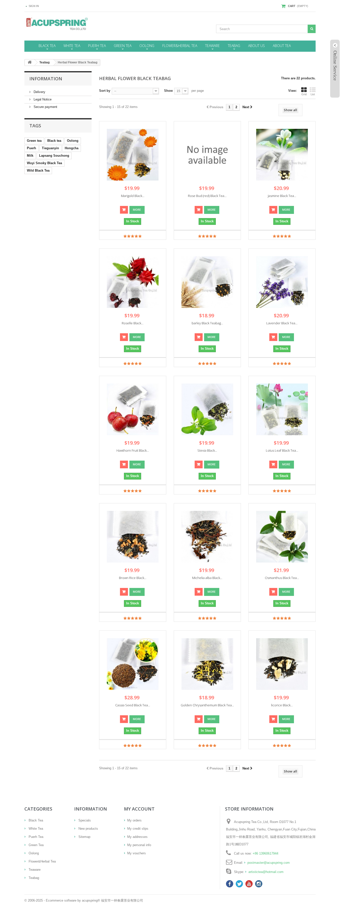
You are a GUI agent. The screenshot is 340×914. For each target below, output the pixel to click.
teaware (212, 46)
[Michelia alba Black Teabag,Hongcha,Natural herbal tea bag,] (207, 537)
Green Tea (36, 845)
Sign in (34, 5)
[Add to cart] (124, 210)
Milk (30, 155)
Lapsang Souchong (54, 155)
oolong (146, 46)
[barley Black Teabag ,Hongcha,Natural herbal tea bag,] (207, 282)
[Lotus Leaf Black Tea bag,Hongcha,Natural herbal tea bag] (282, 409)
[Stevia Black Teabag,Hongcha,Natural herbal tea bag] (207, 409)
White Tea (35, 828)
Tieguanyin (50, 148)
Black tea (54, 141)
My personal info (139, 845)
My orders (134, 820)
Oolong (72, 141)
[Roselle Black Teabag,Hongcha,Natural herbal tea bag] (133, 282)
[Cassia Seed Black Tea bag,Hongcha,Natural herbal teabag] (133, 664)
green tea (122, 46)
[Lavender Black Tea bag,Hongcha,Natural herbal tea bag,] (282, 282)
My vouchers (136, 853)
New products (87, 828)
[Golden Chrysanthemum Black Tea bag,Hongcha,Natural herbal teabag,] (207, 664)
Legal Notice (42, 99)
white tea (71, 46)
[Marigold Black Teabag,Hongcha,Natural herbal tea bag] (133, 155)
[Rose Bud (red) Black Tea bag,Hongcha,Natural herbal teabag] (207, 155)
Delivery (39, 92)
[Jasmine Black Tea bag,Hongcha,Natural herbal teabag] (282, 155)
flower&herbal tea (179, 46)
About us (256, 46)
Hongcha (71, 148)
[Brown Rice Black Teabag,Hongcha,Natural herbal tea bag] (133, 537)
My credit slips (137, 828)
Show (168, 91)
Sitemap (83, 837)
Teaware (34, 869)
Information (45, 79)
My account (139, 809)
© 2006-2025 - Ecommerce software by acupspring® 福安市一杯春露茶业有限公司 (83, 900)
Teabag (33, 878)
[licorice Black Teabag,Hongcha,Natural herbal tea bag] (282, 664)
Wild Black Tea (38, 170)
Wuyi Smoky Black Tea (44, 163)
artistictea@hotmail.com (265, 872)
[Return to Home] (29, 62)
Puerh (31, 148)
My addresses (137, 837)
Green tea (34, 141)
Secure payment (45, 107)
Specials (84, 820)
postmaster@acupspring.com (268, 863)
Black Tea (35, 820)
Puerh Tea (35, 837)
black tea (47, 46)
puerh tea (97, 46)
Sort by (104, 91)
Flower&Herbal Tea (42, 861)
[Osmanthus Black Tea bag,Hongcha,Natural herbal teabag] (282, 537)
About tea (282, 46)
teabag (234, 46)
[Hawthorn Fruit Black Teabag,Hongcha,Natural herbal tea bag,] (133, 409)
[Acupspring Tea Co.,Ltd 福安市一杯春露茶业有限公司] (70, 24)
